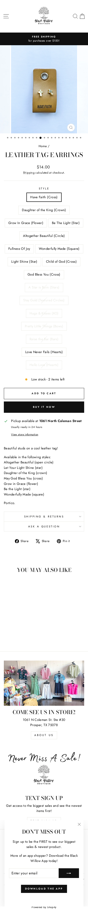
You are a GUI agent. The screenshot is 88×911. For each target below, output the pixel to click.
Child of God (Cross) (61, 261)
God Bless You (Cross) (44, 274)
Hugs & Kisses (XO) (44, 313)
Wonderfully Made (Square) (59, 248)
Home (43, 146)
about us (44, 735)
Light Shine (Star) (24, 261)
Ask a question (44, 526)
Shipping (29, 173)
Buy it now (44, 407)
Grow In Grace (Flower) (25, 222)
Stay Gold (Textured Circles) (44, 300)
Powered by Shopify (44, 907)
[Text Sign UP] (44, 769)
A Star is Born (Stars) (43, 287)
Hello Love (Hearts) (44, 364)
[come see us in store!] (44, 683)
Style (44, 188)
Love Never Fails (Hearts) (44, 351)
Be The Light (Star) (66, 222)
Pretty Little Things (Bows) (44, 326)
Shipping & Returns (44, 516)
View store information (24, 434)
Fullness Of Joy (19, 248)
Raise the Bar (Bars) (44, 339)
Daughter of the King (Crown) (44, 210)
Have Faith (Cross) (44, 197)
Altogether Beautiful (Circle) (44, 235)
